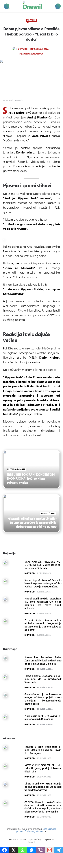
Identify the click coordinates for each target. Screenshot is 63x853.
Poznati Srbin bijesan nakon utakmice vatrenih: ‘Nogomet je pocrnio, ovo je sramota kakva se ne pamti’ (42, 625)
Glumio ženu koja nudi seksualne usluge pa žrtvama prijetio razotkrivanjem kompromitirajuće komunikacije (42, 699)
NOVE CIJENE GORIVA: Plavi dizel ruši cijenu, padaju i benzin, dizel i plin (42, 768)
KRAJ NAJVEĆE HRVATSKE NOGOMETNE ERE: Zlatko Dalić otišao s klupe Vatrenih (42, 565)
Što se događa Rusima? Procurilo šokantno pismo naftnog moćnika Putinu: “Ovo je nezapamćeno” (42, 583)
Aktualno (31, 20)
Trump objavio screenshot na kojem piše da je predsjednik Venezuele (42, 679)
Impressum (49, 840)
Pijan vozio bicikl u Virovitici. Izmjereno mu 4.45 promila (42, 718)
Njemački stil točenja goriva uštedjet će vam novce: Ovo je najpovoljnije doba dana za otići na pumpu (32, 523)
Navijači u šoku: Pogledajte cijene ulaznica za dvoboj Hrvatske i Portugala (42, 750)
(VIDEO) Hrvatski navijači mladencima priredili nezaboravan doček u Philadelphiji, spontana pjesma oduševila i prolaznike (42, 807)
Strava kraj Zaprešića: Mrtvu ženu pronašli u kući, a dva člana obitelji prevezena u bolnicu (42, 660)
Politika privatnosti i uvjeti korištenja (25, 840)
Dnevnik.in (23, 49)
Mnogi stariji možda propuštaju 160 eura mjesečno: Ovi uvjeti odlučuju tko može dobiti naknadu (42, 604)
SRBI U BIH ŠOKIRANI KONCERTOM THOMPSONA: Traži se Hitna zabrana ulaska (31, 478)
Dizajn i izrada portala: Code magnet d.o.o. (36, 830)
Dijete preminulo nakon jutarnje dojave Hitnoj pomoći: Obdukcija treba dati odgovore (42, 787)
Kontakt (31, 842)
